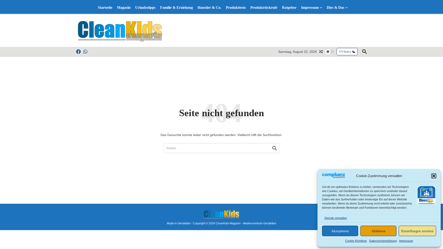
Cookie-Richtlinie (356, 241)
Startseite (105, 7)
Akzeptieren (340, 231)
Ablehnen (378, 231)
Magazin (124, 7)
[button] (433, 176)
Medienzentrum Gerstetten (259, 223)
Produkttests (236, 7)
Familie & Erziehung (176, 7)
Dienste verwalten (335, 218)
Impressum (406, 241)
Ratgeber (289, 7)
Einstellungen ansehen (417, 231)
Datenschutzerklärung (383, 241)
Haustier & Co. (209, 7)
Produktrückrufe (263, 7)
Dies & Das (335, 7)
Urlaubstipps (145, 7)
